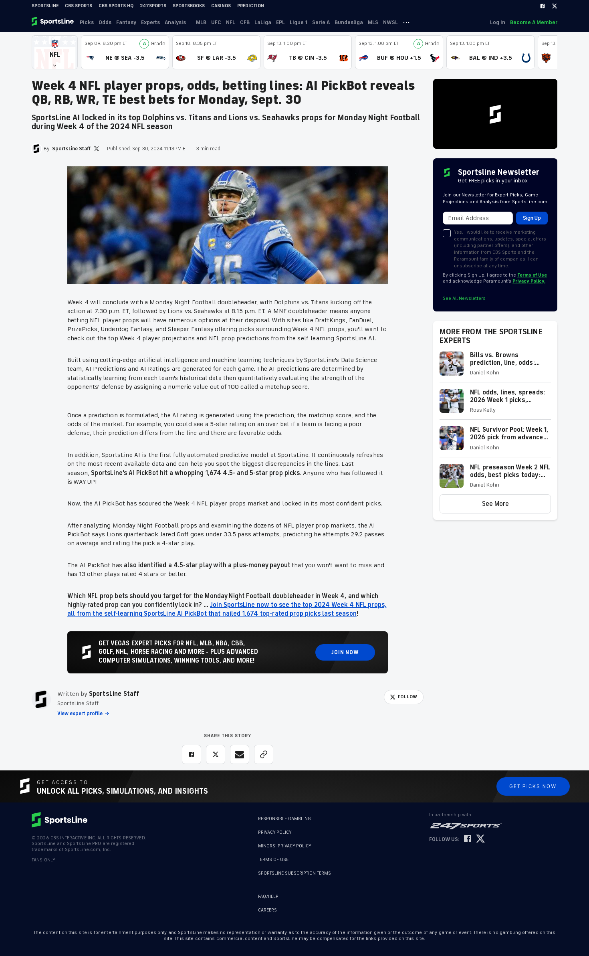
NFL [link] (230, 22)
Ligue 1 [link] (298, 22)
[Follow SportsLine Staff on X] (96, 149)
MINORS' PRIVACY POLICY (284, 846)
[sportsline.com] (53, 22)
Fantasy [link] (126, 22)
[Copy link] (263, 754)
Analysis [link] (175, 22)
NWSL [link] (390, 22)
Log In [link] (497, 22)
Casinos (221, 6)
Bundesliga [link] (349, 22)
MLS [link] (373, 22)
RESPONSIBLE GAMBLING (284, 819)
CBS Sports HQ (116, 6)
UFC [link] (216, 22)
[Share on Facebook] (191, 754)
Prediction (250, 6)
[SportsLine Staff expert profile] (41, 699)
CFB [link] (245, 22)
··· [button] (406, 22)
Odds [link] (105, 22)
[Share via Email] (239, 754)
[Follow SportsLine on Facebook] (467, 839)
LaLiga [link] (262, 22)
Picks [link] (87, 22)
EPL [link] (280, 22)
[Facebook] (542, 6)
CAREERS (267, 910)
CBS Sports (78, 6)
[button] (55, 52)
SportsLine (45, 6)
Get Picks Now (533, 786)
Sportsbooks (189, 6)
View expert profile (80, 713)
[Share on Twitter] (215, 754)
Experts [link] (150, 22)
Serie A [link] (321, 22)
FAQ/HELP (268, 896)
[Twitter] (554, 6)
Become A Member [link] (533, 22)
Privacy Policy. (528, 281)
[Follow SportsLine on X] (480, 839)
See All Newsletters (464, 298)
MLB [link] (201, 22)
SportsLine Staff (114, 694)
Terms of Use (532, 275)
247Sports (153, 6)
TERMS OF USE (273, 860)
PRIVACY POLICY (275, 832)
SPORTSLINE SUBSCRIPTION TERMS (294, 873)
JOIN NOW (345, 652)
